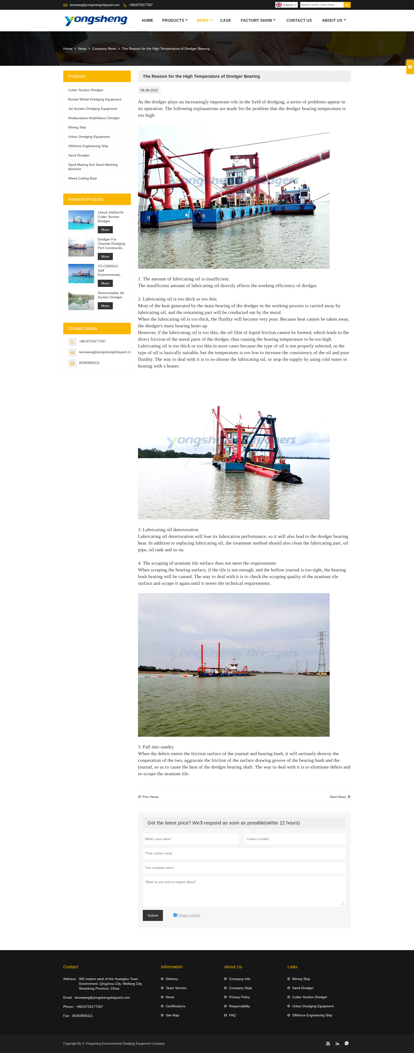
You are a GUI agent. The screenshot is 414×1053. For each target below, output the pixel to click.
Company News (104, 48)
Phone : (69, 1006)
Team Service (176, 988)
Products (173, 20)
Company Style (240, 988)
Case (225, 20)
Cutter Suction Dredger (85, 90)
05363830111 (89, 363)
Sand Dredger (79, 155)
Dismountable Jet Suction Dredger (111, 295)
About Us (332, 20)
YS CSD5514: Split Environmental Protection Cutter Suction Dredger (110, 270)
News (203, 20)
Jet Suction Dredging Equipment (92, 109)
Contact (70, 966)
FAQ (232, 1015)
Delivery (172, 979)
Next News (338, 797)
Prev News (148, 797)
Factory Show (256, 20)
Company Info (239, 979)
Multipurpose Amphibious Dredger (94, 118)
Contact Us (299, 20)
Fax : (67, 1016)
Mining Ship (77, 127)
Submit (153, 915)
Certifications (175, 1006)
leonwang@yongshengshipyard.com (95, 5)
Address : (70, 979)
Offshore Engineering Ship (88, 146)
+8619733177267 (141, 5)
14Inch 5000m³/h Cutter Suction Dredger (111, 217)
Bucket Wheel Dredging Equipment (94, 99)
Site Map (172, 1015)
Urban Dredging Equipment (89, 137)
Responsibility (239, 1006)
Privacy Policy (239, 997)
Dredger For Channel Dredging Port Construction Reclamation (111, 243)
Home (147, 20)
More (105, 230)
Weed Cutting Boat (82, 178)
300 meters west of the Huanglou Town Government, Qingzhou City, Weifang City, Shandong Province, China (111, 983)
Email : (68, 997)
